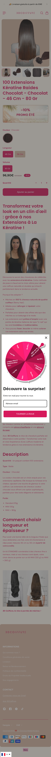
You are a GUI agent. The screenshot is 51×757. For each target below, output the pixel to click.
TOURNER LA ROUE (25, 414)
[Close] (46, 337)
